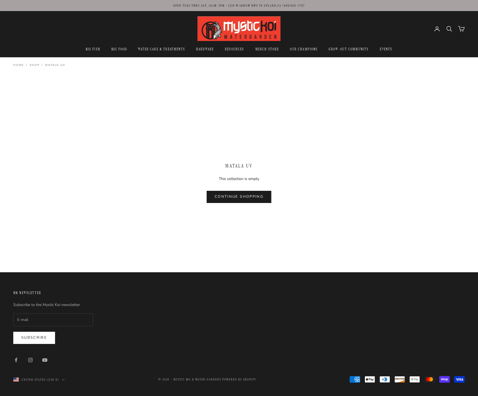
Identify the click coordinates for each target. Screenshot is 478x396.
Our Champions (304, 49)
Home (18, 65)
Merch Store (267, 49)
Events (386, 49)
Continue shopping (239, 196)
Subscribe (34, 337)
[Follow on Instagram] (30, 360)
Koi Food (119, 49)
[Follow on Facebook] (16, 360)
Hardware (205, 49)
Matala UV (55, 65)
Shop (34, 65)
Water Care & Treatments (161, 49)
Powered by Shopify (239, 379)
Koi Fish (93, 49)
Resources (234, 49)
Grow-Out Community (349, 49)
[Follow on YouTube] (45, 360)
